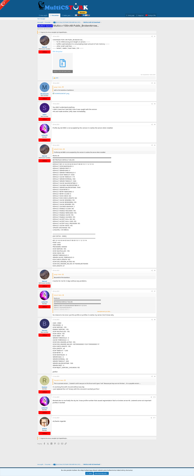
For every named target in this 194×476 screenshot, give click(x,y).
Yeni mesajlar (41, 19)
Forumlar (55, 15)
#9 (155, 376)
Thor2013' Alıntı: (59, 380)
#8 (155, 319)
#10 (154, 397)
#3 (155, 104)
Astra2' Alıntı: (58, 295)
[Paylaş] (152, 36)
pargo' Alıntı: (58, 87)
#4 (155, 124)
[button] (72, 15)
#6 (155, 270)
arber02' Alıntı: (58, 149)
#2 (155, 83)
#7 (155, 291)
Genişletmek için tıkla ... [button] (104, 311)
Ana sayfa (43, 15)
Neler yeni (66, 15)
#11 (154, 418)
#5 (155, 145)
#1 (155, 36)
